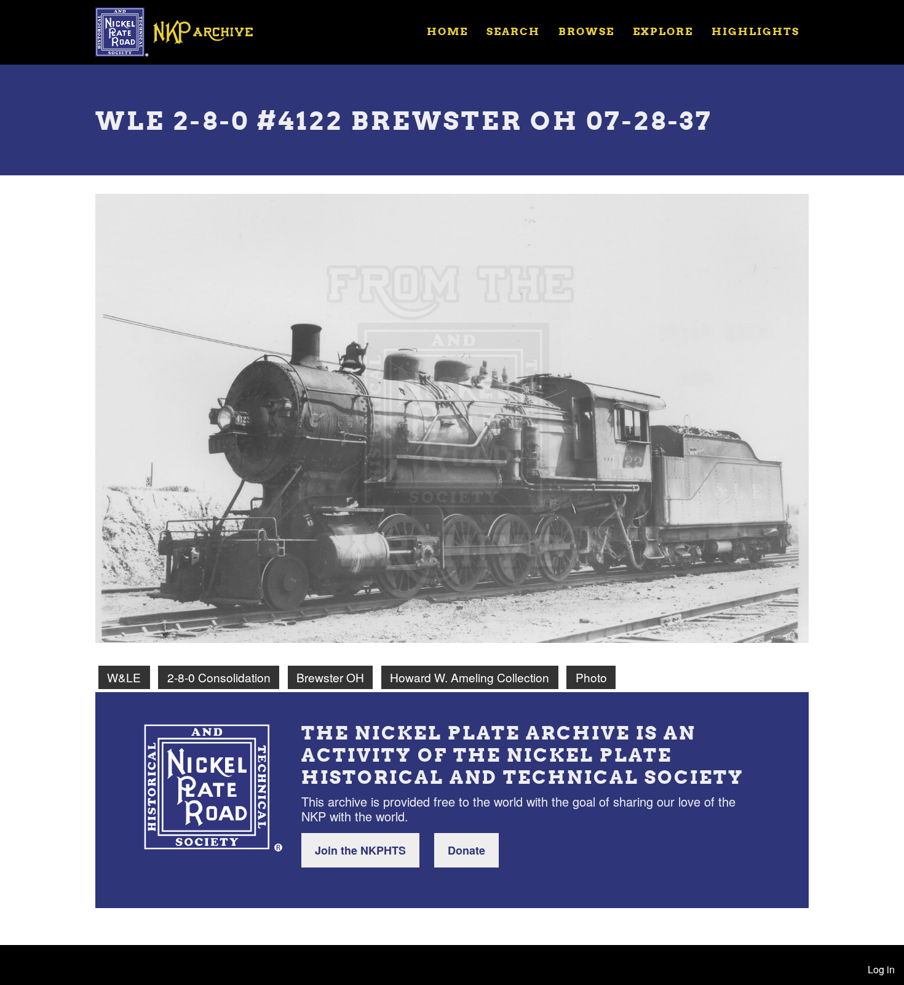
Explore (663, 31)
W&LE (124, 677)
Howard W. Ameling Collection (469, 677)
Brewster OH (330, 677)
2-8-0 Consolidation (219, 677)
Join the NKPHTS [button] (360, 850)
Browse (586, 31)
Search (513, 31)
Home (447, 31)
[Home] (182, 31)
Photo (591, 677)
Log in (881, 969)
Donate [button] (466, 850)
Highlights (755, 31)
